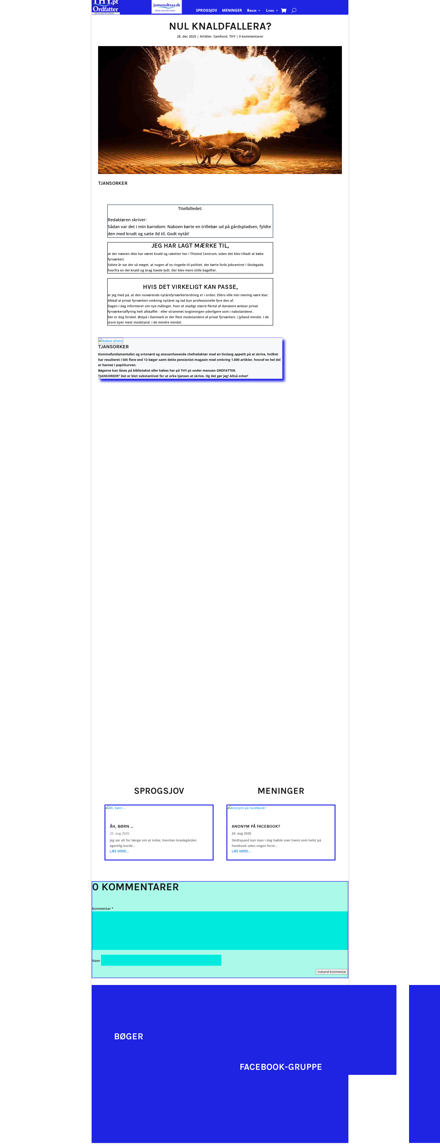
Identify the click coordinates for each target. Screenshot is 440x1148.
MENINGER (232, 11)
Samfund (220, 36)
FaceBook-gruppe (280, 1067)
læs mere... (119, 851)
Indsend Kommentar (332, 972)
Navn (96, 960)
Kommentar (102, 908)
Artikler (206, 36)
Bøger (251, 11)
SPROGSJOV (206, 11)
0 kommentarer (251, 36)
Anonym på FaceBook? (256, 826)
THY (232, 36)
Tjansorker (113, 347)
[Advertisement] (319, 270)
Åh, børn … (121, 826)
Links (270, 11)
